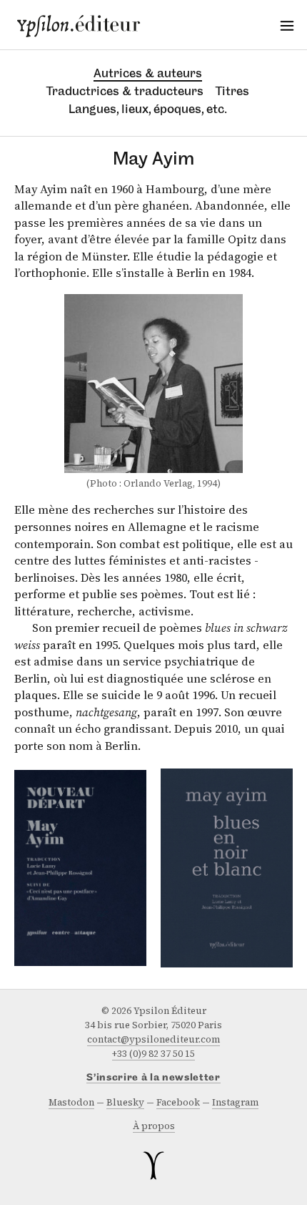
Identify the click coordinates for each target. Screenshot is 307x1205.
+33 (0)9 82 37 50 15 (153, 1054)
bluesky (125, 1102)
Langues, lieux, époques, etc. (147, 109)
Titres (232, 91)
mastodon (71, 1102)
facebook (178, 1102)
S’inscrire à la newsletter (153, 1078)
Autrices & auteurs (148, 73)
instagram (235, 1102)
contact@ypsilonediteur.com (153, 1039)
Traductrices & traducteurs (124, 91)
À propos (154, 1126)
